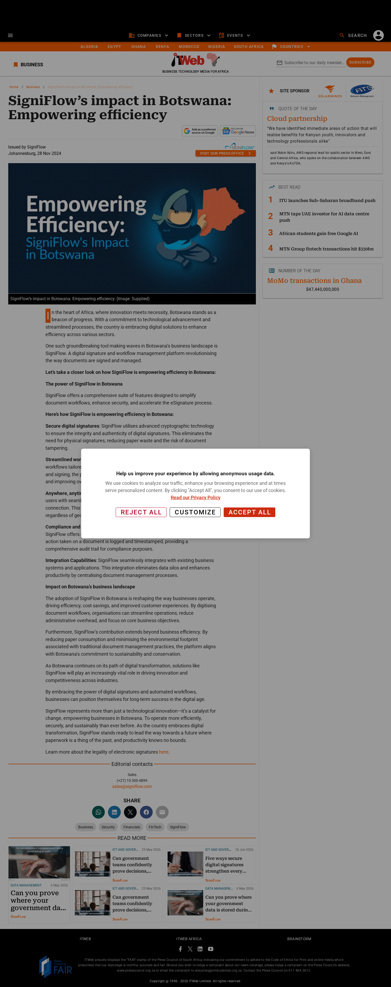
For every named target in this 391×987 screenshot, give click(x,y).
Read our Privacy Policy (196, 497)
